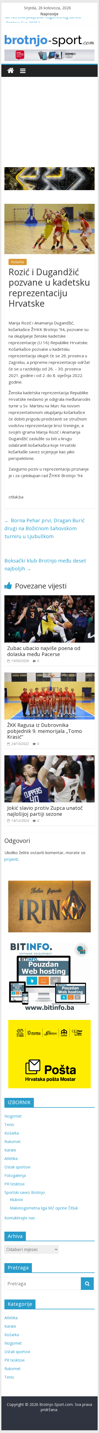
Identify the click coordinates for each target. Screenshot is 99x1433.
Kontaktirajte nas (19, 1217)
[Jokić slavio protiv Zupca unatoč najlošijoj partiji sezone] (49, 759)
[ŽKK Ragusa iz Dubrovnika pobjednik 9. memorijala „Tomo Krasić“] (49, 676)
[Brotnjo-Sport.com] (10, 71)
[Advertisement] (49, 118)
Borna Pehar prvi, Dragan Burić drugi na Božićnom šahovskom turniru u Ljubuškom (44, 528)
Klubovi (16, 1199)
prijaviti (11, 859)
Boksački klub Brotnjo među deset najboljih (45, 564)
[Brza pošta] (49, 178)
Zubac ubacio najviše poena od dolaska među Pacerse (43, 651)
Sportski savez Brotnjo (24, 1192)
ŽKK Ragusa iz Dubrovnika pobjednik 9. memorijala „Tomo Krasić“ (44, 731)
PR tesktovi (14, 1184)
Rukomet (12, 1141)
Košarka (17, 262)
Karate (10, 1150)
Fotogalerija (15, 1175)
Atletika (11, 1158)
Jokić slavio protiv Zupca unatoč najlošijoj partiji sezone (45, 811)
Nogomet (13, 1116)
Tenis (9, 1124)
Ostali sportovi (17, 1167)
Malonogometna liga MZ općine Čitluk (44, 1208)
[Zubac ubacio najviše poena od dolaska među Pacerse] (49, 599)
